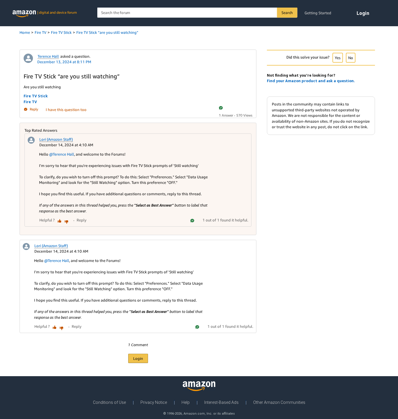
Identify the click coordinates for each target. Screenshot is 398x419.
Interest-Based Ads (221, 402)
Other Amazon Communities (279, 402)
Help (186, 402)
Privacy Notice (153, 402)
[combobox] (197, 13)
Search (287, 12)
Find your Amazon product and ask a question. (311, 80)
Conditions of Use (109, 402)
